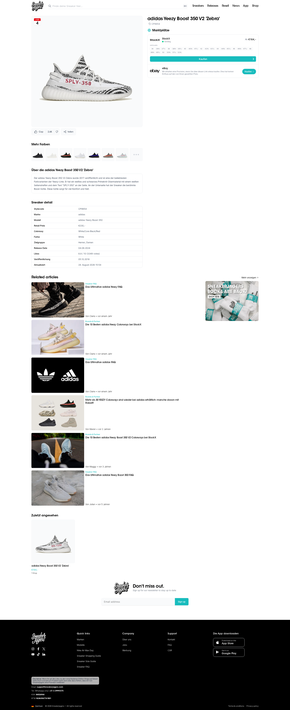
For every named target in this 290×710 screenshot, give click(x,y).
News (235, 6)
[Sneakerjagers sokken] (232, 301)
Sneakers (198, 6)
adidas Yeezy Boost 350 (90, 220)
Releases (212, 6)
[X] (43, 648)
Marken (80, 639)
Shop (255, 6)
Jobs (124, 645)
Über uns (126, 639)
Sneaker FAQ (83, 666)
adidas (81, 214)
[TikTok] (38, 654)
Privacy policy (252, 706)
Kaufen (226, 58)
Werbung (126, 650)
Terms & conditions (236, 706)
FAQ (170, 645)
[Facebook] (38, 648)
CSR (170, 650)
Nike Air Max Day (85, 650)
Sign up (181, 601)
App (245, 6)
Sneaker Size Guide (86, 661)
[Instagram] (32, 648)
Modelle (81, 645)
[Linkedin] (43, 654)
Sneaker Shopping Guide (89, 655)
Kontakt (171, 639)
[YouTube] (32, 654)
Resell (225, 6)
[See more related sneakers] (136, 154)
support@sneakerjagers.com (50, 687)
